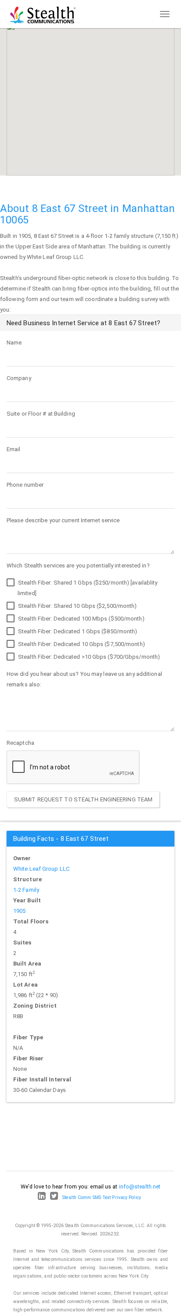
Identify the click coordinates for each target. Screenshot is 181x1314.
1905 (19, 911)
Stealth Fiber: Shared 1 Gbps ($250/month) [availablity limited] (87, 587)
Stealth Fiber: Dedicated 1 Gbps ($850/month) (77, 631)
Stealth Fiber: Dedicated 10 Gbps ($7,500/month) (81, 644)
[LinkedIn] (42, 1197)
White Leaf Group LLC (41, 868)
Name (14, 342)
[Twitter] (54, 1197)
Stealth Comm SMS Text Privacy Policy (101, 1197)
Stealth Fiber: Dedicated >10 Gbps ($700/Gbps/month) (88, 656)
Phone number (25, 484)
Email (14, 449)
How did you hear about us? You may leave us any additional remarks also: (84, 679)
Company (19, 378)
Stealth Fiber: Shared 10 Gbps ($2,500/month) (77, 606)
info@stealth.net (140, 1186)
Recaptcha (20, 743)
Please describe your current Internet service (63, 520)
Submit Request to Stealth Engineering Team (83, 799)
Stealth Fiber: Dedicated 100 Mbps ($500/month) (81, 618)
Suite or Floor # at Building (41, 413)
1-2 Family (26, 890)
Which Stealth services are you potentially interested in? (78, 565)
